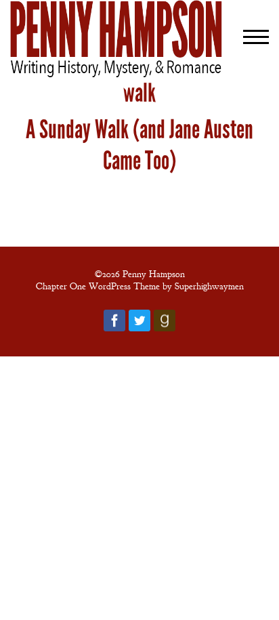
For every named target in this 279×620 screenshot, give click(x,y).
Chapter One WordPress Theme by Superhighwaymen (140, 286)
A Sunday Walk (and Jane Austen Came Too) (139, 145)
